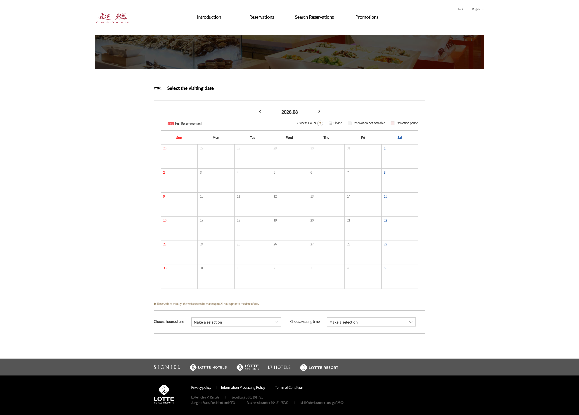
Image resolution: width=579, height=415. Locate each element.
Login (461, 9)
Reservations (261, 17)
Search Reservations (314, 17)
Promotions (366, 17)
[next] (319, 111)
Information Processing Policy (243, 387)
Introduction (209, 17)
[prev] (260, 111)
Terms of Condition (289, 387)
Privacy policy (201, 387)
